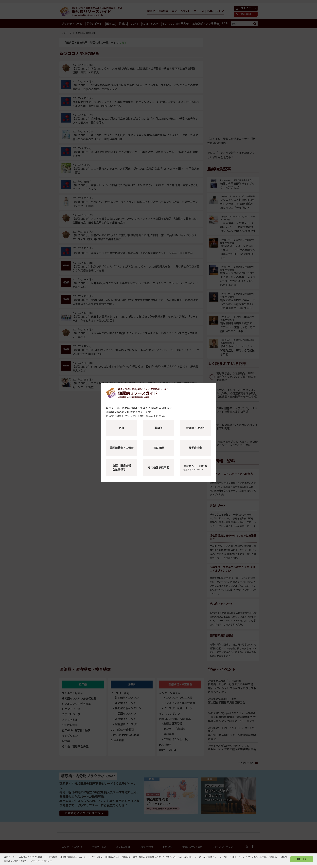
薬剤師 (158, 428)
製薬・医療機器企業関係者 (121, 467)
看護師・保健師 (195, 428)
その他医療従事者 (158, 467)
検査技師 (158, 447)
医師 (121, 428)
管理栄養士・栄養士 (122, 447)
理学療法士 (195, 447)
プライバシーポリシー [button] (41, 861)
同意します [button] (302, 859)
